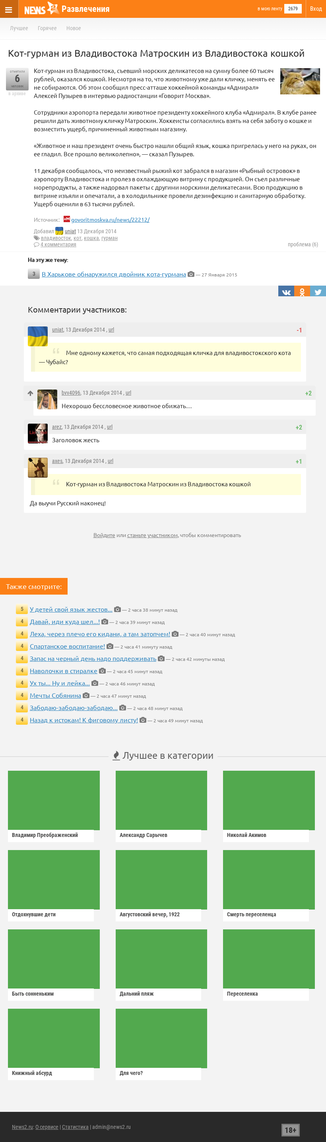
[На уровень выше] (30, 393)
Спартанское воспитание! (67, 646)
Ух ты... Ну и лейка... (60, 683)
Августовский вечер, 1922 (150, 914)
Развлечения (86, 9)
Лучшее (19, 28)
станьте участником (152, 534)
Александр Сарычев (143, 835)
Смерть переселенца (251, 914)
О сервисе (46, 1127)
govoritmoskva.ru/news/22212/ (110, 219)
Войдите (104, 534)
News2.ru (22, 1127)
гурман (109, 238)
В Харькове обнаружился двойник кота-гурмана (114, 274)
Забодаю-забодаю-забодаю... (74, 707)
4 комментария (58, 244)
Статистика (75, 1127)
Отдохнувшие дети (34, 914)
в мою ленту (270, 9)
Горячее (47, 28)
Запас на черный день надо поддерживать (93, 658)
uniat (70, 231)
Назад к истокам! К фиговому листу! (84, 720)
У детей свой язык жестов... (71, 609)
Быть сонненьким (33, 993)
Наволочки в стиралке (63, 670)
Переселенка (242, 993)
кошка (91, 238)
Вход (316, 8)
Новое (73, 28)
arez (57, 427)
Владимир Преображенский (45, 835)
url (111, 329)
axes (57, 461)
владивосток (56, 238)
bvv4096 (71, 393)
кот (78, 238)
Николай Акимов (246, 835)
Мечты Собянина (55, 695)
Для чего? (131, 1073)
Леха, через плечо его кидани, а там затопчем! (100, 633)
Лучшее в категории (166, 755)
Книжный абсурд (32, 1073)
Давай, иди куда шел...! (65, 621)
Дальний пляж (137, 993)
